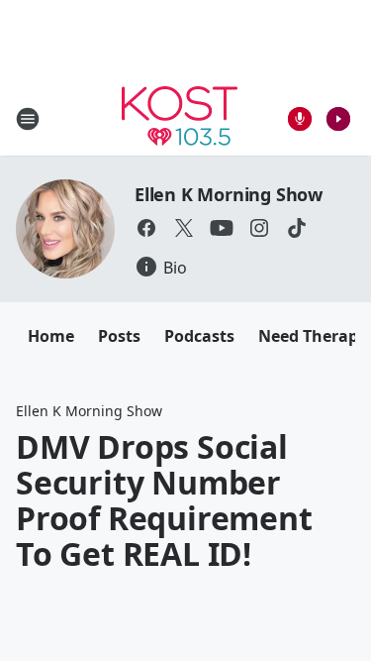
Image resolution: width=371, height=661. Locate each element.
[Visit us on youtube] (221, 228)
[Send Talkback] (300, 119)
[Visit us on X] (184, 228)
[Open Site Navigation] (28, 119)
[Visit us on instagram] (259, 228)
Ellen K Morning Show (229, 194)
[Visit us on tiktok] (297, 228)
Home (51, 336)
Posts (119, 336)
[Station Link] (179, 118)
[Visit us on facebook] (146, 228)
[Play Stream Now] (338, 119)
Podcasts (199, 336)
